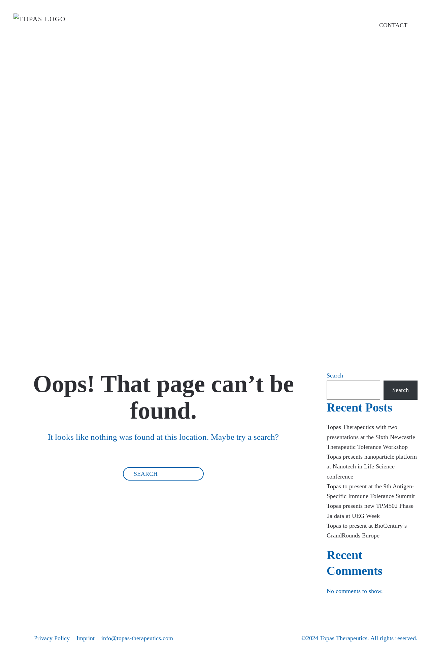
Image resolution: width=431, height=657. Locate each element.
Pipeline (218, 202)
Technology (237, 170)
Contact (217, 301)
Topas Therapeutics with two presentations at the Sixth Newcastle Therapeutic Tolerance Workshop (371, 437)
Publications (242, 268)
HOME (214, 104)
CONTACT (393, 25)
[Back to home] (56, 28)
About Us (226, 137)
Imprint (85, 638)
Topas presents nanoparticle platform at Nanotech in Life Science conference (372, 466)
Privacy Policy (52, 638)
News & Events (258, 235)
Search (335, 375)
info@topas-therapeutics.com (137, 638)
